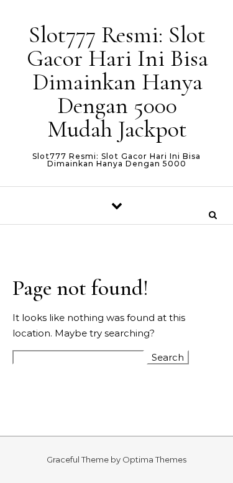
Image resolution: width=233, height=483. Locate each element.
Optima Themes (154, 459)
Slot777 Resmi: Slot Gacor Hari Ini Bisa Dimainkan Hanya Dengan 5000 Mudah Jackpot (117, 81)
